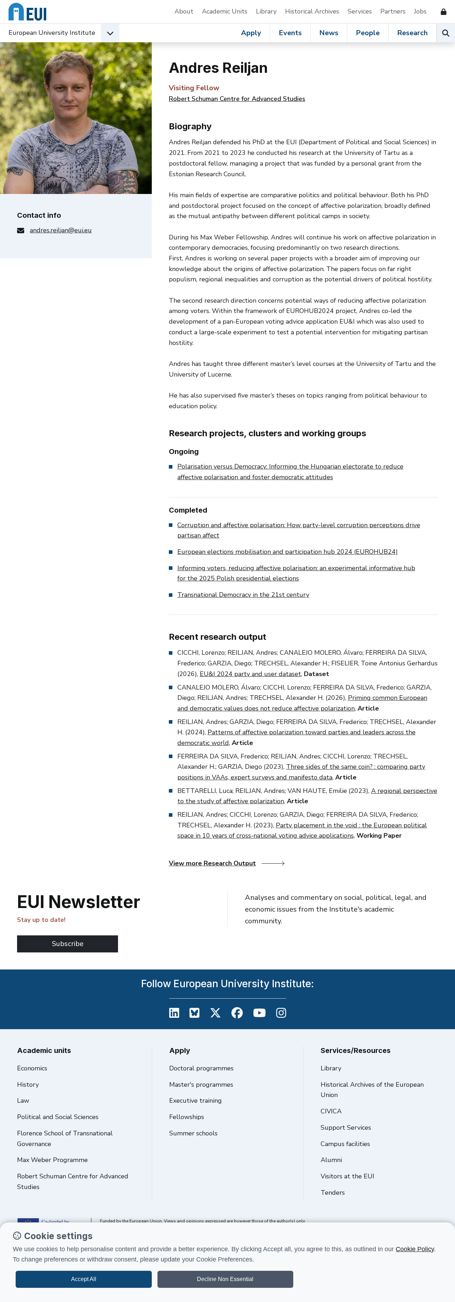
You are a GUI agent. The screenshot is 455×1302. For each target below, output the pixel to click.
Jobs (420, 11)
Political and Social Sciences (57, 1117)
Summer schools (193, 1133)
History (28, 1084)
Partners (393, 11)
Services (360, 11)
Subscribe (68, 944)
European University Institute (52, 32)
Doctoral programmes (201, 1068)
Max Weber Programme (52, 1160)
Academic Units (224, 11)
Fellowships (186, 1117)
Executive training (195, 1100)
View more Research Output (212, 863)
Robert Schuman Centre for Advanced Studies (237, 98)
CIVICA (331, 1111)
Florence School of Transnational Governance (65, 1138)
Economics (32, 1068)
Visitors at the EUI (347, 1176)
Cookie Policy (415, 1249)
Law (23, 1100)
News (328, 33)
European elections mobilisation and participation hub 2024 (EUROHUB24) (287, 551)
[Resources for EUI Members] (440, 12)
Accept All (83, 1279)
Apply (251, 33)
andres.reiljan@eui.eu (61, 230)
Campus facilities (345, 1144)
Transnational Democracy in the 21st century (243, 594)
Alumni (331, 1160)
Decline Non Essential (225, 1279)
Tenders (333, 1192)
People (368, 33)
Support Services (346, 1127)
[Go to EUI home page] (27, 12)
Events (290, 33)
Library (266, 11)
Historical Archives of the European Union (372, 1090)
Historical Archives (312, 11)
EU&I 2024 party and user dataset (250, 674)
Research (412, 33)
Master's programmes (201, 1084)
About (184, 11)
